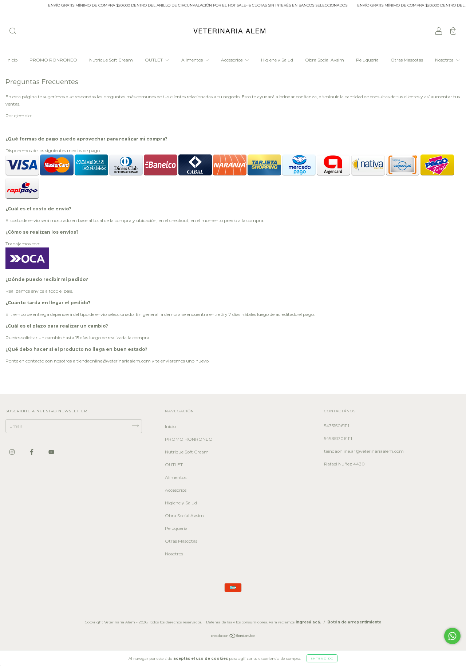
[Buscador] (12, 32)
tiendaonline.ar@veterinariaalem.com (364, 451)
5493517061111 (338, 438)
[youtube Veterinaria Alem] (51, 452)
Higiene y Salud (277, 60)
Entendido (322, 658)
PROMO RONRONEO (53, 60)
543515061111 (336, 425)
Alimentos (192, 60)
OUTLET (154, 60)
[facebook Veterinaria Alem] (32, 452)
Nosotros (444, 60)
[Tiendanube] (233, 636)
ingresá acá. (308, 622)
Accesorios (232, 60)
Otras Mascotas (407, 60)
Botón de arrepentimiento (354, 622)
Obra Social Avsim (324, 60)
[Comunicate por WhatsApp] (452, 636)
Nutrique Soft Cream (111, 60)
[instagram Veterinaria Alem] (12, 452)
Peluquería (367, 60)
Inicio (12, 60)
